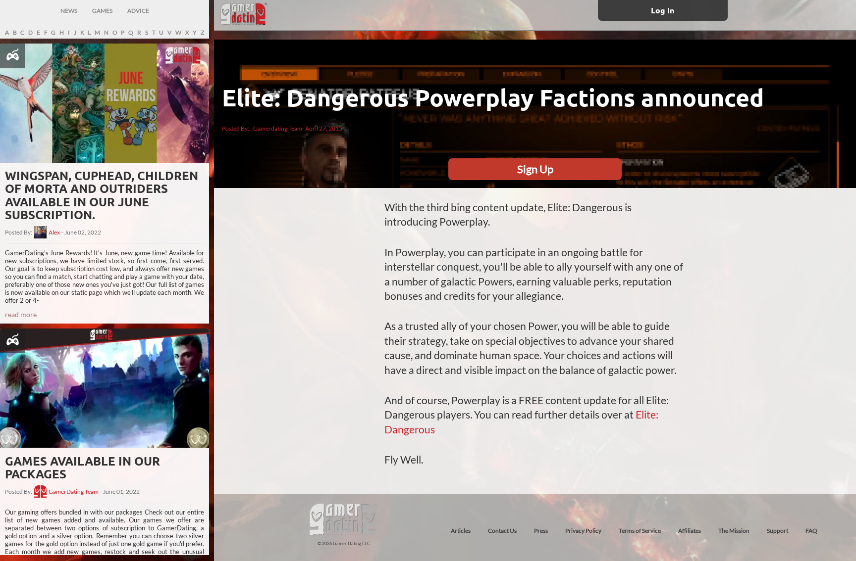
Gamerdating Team (277, 128)
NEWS (68, 10)
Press (541, 530)
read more (21, 314)
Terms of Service (640, 530)
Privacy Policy (583, 530)
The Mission (733, 530)
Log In (662, 10)
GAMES (102, 10)
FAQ (811, 530)
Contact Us (502, 530)
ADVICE (138, 10)
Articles (461, 530)
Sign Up (535, 169)
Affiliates (689, 530)
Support (777, 530)
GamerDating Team (74, 491)
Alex (54, 232)
